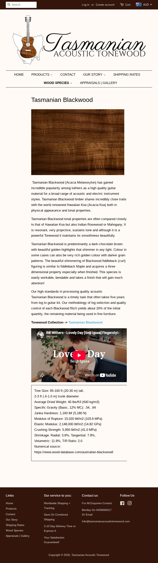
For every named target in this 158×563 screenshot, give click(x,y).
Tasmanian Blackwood (85, 322)
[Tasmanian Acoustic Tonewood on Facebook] (122, 503)
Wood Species (57, 83)
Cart (127, 4)
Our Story (93, 74)
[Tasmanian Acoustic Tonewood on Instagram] (129, 503)
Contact (68, 74)
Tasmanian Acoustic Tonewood (90, 554)
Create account (105, 4)
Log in (85, 4)
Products (40, 74)
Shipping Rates (126, 74)
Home (19, 74)
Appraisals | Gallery (98, 83)
